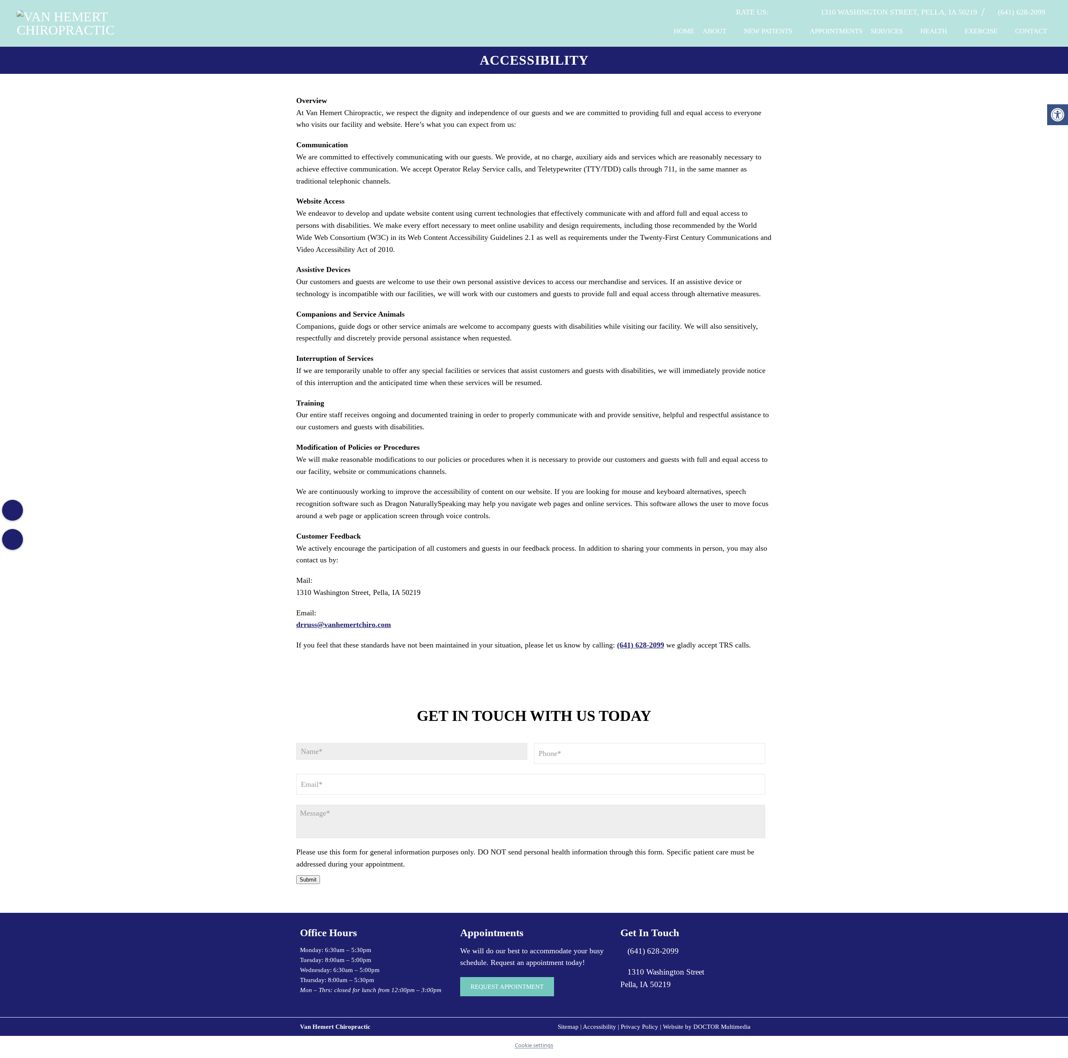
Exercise (981, 31)
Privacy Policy (639, 1026)
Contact (1031, 31)
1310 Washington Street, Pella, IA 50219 (899, 12)
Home (684, 31)
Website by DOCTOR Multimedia (707, 1026)
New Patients (768, 31)
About (714, 31)
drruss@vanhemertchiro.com (343, 624)
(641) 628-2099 (1021, 12)
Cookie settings (534, 1045)
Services (887, 31)
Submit (308, 880)
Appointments (836, 31)
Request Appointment (507, 986)
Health (933, 31)
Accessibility (599, 1026)
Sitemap (568, 1026)
